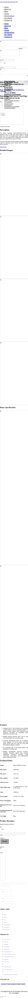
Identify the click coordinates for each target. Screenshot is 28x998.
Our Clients (8, 18)
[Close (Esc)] (5, 996)
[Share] (3, 996)
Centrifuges (8, 90)
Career (6, 14)
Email (2, 838)
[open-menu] (4, 63)
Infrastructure (9, 16)
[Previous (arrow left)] (0, 997)
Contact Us (8, 20)
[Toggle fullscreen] (2, 996)
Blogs (6, 12)
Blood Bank (8, 87)
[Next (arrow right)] (2, 997)
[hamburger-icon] (26, 81)
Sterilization (8, 89)
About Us (7, 9)
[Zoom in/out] (0, 996)
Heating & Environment (12, 94)
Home (6, 7)
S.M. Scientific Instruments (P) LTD (9, 2)
